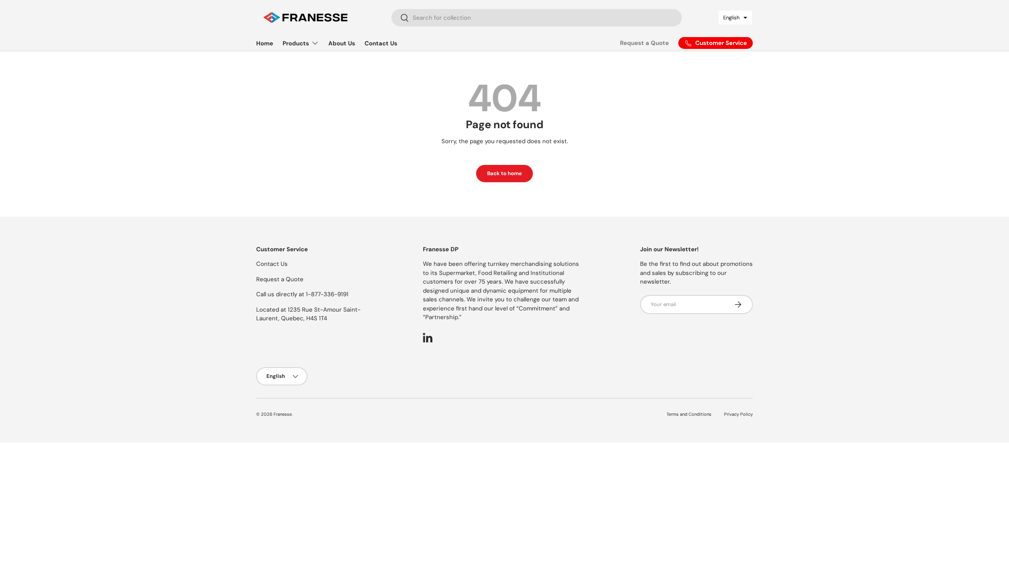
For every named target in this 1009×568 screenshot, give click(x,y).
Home (264, 43)
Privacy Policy (738, 414)
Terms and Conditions (688, 414)
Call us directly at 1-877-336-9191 (302, 294)
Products (296, 43)
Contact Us (381, 43)
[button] (735, 18)
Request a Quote (644, 43)
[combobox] (536, 17)
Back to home (504, 173)
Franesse (283, 414)
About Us (341, 43)
